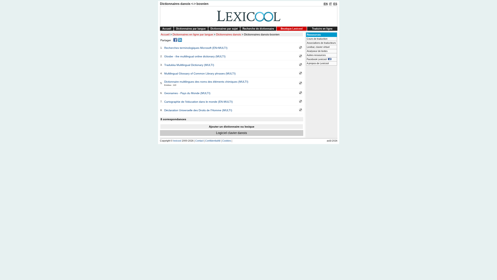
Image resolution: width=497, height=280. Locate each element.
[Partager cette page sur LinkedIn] (180, 40)
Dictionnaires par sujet (224, 29)
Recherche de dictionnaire (258, 29)
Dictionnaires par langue (191, 29)
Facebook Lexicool (317, 59)
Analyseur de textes (317, 51)
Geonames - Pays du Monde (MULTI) (187, 93)
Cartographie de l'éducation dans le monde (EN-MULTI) (198, 101)
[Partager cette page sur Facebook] (175, 40)
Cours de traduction (317, 39)
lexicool (177, 140)
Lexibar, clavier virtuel (318, 47)
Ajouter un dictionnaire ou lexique (231, 126)
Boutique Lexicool (292, 29)
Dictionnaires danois (228, 34)
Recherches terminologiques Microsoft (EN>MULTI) (196, 47)
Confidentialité (213, 140)
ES (335, 3)
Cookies (226, 140)
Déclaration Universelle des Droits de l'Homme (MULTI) (198, 110)
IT (330, 3)
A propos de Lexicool (318, 63)
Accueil (166, 29)
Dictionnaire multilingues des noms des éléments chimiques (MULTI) (206, 81)
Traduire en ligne (322, 29)
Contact (199, 140)
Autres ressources (316, 55)
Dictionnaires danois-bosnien (262, 34)
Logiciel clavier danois (231, 133)
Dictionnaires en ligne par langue (193, 34)
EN (326, 3)
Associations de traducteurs (321, 43)
